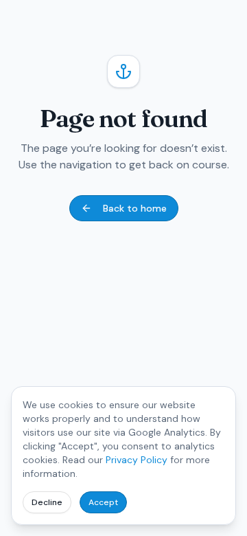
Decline (47, 502)
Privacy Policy (136, 460)
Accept (103, 502)
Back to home (135, 208)
